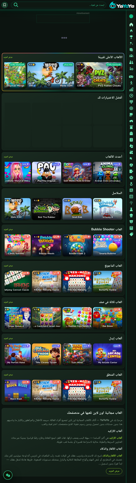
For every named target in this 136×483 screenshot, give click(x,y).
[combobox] (58, 5)
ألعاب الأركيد (114, 438)
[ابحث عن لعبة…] (16, 5)
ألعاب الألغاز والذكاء (111, 455)
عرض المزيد (7, 57)
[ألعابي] (5, 5)
